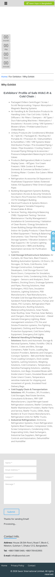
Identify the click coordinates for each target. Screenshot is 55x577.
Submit (11, 511)
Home (4, 76)
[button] (5, 3)
